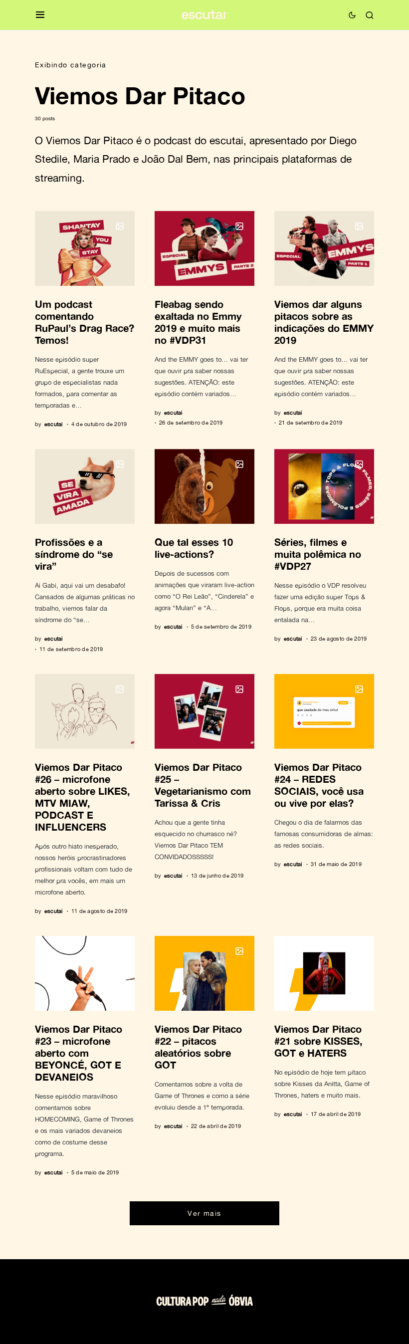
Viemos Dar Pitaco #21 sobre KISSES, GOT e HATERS (318, 1041)
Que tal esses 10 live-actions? (194, 548)
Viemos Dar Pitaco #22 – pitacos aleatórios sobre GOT (198, 1047)
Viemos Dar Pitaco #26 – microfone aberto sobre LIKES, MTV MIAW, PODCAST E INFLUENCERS (82, 797)
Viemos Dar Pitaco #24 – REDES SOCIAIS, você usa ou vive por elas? (319, 785)
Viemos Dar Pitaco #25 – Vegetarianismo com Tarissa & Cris (203, 785)
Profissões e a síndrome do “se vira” (74, 554)
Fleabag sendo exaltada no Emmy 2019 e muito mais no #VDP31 (198, 322)
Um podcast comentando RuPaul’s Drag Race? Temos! (84, 322)
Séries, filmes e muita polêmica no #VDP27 (317, 554)
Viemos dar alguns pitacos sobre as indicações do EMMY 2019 (324, 322)
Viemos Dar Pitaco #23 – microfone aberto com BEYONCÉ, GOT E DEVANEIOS (78, 1053)
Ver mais (204, 1213)
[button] (40, 15)
